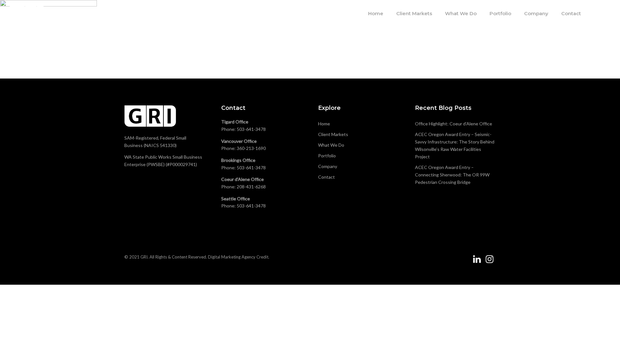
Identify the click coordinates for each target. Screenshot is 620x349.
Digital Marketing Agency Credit (238, 256)
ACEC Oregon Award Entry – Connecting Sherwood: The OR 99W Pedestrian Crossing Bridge (452, 174)
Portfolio (500, 13)
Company (536, 13)
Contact (571, 13)
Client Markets (414, 13)
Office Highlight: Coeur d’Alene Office (453, 123)
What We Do (461, 13)
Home (375, 13)
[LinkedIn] (477, 262)
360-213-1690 (251, 148)
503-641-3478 (251, 129)
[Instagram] (489, 262)
